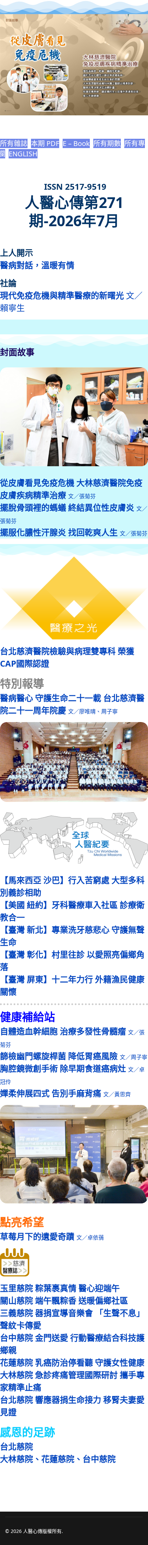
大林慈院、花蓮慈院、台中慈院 (58, 1458)
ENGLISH (23, 153)
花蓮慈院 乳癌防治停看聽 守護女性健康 (72, 1362)
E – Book (76, 143)
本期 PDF (45, 143)
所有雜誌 (14, 143)
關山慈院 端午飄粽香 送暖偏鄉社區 (64, 1300)
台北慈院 (16, 1446)
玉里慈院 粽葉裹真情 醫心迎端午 (60, 1288)
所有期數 (107, 143)
